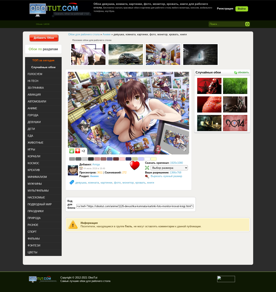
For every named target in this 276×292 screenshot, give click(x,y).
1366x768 (175, 172)
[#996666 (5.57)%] (103, 159)
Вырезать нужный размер (166, 176)
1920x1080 (176, 162)
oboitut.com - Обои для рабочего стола (60, 9)
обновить (243, 72)
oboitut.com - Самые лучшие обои (43, 279)
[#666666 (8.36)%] (78, 159)
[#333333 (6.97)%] (91, 159)
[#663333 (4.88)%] (116, 159)
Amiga (96, 164)
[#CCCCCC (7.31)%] (85, 159)
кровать (140, 182)
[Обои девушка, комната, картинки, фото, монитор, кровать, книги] (128, 113)
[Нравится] (71, 150)
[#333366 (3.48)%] (128, 159)
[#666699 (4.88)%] (110, 159)
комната (93, 182)
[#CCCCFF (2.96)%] (141, 159)
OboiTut (92, 277)
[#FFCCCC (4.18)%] (122, 159)
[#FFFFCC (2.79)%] (154, 159)
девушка (80, 182)
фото (117, 182)
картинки (106, 182)
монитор (128, 182)
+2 (83, 151)
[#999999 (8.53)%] (72, 159)
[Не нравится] (77, 150)
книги (150, 182)
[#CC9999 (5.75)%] (97, 159)
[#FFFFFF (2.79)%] (147, 159)
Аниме (94, 176)
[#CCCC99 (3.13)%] (135, 159)
